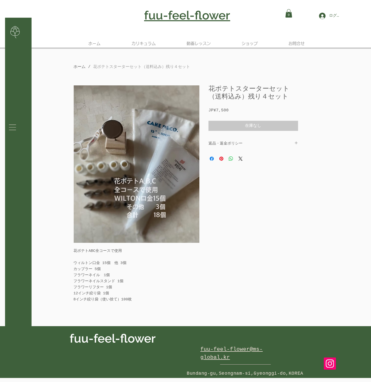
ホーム (79, 67)
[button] (288, 13)
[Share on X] (240, 159)
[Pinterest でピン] (221, 159)
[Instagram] (330, 363)
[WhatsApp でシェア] (231, 159)
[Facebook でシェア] (212, 159)
